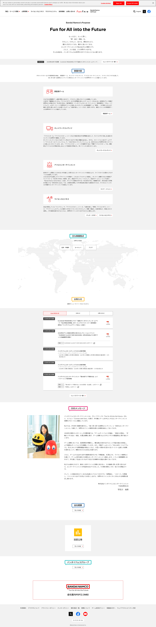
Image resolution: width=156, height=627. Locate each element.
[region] (78, 3)
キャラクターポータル (78, 620)
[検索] (134, 11)
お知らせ (78, 313)
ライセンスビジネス (37, 11)
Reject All (118, 3)
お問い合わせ (70, 11)
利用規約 (23, 608)
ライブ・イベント (106, 189)
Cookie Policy (48, 4)
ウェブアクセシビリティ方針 (126, 608)
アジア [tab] (91, 247)
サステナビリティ (51, 11)
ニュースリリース (55, 313)
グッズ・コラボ (90, 215)
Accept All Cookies (132, 3)
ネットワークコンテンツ (104, 150)
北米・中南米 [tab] (65, 247)
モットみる (78, 510)
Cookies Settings (106, 3)
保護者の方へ (111, 608)
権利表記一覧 (75, 608)
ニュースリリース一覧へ (110, 62)
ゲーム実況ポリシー (98, 608)
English (138, 11)
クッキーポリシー (63, 608)
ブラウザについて (33, 608)
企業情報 (24, 11)
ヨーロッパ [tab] (78, 247)
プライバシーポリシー (48, 608)
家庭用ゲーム (106, 113)
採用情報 (62, 11)
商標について (85, 608)
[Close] (153, 3)
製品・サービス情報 (11, 11)
